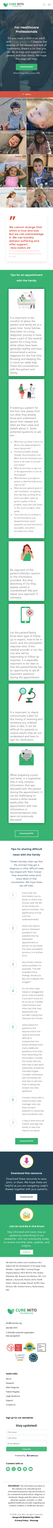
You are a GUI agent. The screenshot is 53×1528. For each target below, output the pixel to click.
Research (10, 1383)
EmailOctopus (33, 1455)
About (8, 1378)
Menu (28, 94)
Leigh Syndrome (13, 1396)
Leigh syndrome (21, 42)
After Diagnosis (12, 1387)
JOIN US (26, 1252)
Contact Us (10, 1404)
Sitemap (34, 1521)
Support (9, 1400)
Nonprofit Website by (23, 1517)
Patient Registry (12, 1391)
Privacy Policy (21, 1521)
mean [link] (27, 461)
